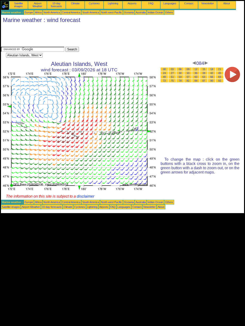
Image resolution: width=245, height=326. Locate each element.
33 (188, 73)
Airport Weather (37, 5)
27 (172, 73)
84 (196, 80)
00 (164, 69)
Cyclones (94, 3)
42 (211, 73)
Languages (169, 3)
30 (180, 73)
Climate (75, 3)
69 (219, 76)
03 (172, 69)
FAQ (151, 3)
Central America (71, 12)
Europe (29, 12)
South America (90, 12)
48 (164, 76)
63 (203, 76)
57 (188, 76)
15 (203, 69)
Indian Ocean (155, 12)
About (226, 3)
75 (172, 80)
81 (188, 80)
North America (52, 12)
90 (211, 80)
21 (219, 69)
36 (196, 73)
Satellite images (18, 5)
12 (196, 69)
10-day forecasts (56, 5)
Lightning (113, 3)
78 (180, 80)
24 (164, 73)
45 (219, 73)
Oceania (129, 12)
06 (180, 69)
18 (211, 69)
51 (172, 76)
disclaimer (85, 196)
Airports (132, 3)
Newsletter (207, 3)
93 (219, 80)
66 (211, 76)
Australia (141, 12)
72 (164, 80)
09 (188, 69)
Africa (38, 12)
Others (169, 12)
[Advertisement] (88, 36)
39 (203, 73)
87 (203, 80)
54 (180, 76)
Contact (188, 3)
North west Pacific (111, 12)
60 (196, 76)
